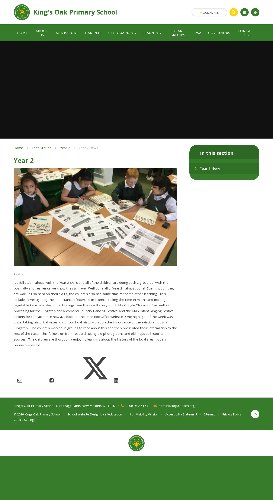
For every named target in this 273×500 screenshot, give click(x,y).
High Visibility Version (143, 414)
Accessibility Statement (181, 414)
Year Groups (41, 148)
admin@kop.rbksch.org (177, 406)
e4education (113, 414)
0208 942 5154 (136, 406)
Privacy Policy (231, 414)
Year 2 (65, 148)
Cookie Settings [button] (24, 420)
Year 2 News (88, 148)
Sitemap (209, 414)
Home (18, 148)
